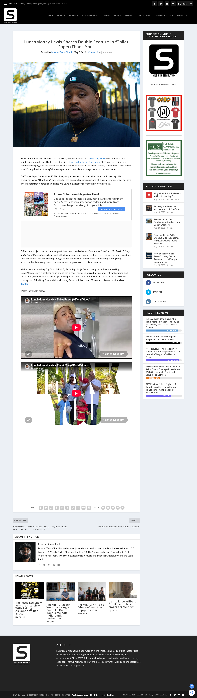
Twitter (24, 283)
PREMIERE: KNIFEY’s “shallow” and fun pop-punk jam (91, 607)
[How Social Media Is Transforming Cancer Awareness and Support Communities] (149, 255)
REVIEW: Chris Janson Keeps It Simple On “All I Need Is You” (161, 338)
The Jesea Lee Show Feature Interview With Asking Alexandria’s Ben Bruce (28, 608)
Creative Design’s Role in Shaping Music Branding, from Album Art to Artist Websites (167, 239)
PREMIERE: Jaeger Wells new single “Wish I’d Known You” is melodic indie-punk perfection (58, 611)
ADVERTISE (142, 694)
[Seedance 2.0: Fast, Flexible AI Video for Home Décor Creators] (149, 221)
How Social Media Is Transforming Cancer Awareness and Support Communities (166, 257)
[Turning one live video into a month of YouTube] (149, 208)
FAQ (151, 694)
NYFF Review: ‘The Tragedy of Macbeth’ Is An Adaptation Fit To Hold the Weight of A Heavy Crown (163, 353)
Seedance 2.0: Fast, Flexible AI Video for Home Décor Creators (167, 222)
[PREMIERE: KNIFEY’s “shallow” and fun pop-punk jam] (92, 591)
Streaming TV (88, 15)
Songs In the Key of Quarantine (84, 162)
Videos (91, 52)
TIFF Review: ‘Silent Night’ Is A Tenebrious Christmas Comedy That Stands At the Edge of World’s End (162, 388)
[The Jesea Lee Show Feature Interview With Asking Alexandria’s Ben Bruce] (29, 590)
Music (60, 15)
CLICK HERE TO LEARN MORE (163, 84)
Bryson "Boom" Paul (61, 52)
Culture (106, 15)
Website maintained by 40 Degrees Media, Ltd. (93, 695)
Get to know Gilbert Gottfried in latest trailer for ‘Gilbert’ (122, 604)
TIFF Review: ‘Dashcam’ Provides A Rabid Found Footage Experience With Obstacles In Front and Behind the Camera (163, 370)
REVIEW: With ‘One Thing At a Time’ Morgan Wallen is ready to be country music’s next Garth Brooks (162, 323)
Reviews (128, 15)
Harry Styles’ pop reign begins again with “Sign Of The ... (44, 3)
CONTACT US (161, 694)
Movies (72, 15)
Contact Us (183, 15)
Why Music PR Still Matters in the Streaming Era (167, 195)
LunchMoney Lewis (96, 158)
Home (50, 15)
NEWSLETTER (129, 694)
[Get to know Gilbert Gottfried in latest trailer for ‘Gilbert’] (123, 590)
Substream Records (164, 15)
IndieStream (144, 15)
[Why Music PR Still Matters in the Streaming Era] (149, 195)
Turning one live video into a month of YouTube (167, 208)
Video (116, 15)
